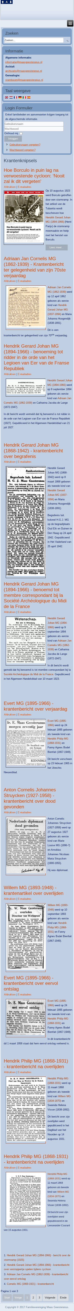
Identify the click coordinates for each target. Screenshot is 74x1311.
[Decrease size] (11, 2)
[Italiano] (24, 97)
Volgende (50, 1297)
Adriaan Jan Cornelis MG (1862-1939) (59, 645)
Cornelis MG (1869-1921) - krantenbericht (30, 1283)
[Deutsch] (20, 97)
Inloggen (13, 138)
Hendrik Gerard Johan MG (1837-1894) (58, 310)
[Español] (29, 97)
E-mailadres (24, 186)
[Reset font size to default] (7, 2)
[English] (6, 97)
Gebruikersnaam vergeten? (24, 144)
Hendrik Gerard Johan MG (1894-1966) (57, 623)
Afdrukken (10, 186)
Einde (63, 1297)
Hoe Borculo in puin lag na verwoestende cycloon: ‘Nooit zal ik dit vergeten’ (34, 175)
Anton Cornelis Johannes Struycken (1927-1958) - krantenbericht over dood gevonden (30, 798)
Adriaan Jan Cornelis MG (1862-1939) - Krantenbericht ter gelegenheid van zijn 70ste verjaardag (35, 267)
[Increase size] (3, 2)
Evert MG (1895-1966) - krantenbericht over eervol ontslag (31, 983)
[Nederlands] (11, 97)
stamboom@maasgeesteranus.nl (24, 79)
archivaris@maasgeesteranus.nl (23, 70)
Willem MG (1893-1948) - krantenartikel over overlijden (33, 890)
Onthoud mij (11, 133)
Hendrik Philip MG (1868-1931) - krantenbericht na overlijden (36, 1063)
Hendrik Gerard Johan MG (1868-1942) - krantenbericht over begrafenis (33, 450)
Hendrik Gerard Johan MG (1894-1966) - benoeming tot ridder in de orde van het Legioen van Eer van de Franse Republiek (36, 357)
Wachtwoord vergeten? (22, 149)
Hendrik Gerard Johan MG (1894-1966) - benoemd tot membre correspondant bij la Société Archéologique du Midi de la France (35, 595)
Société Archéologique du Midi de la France (28, 674)
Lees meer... (57, 247)
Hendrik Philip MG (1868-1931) (57, 927)
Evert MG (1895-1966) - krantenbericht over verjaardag (35, 706)
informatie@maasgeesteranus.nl (23, 62)
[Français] (15, 97)
